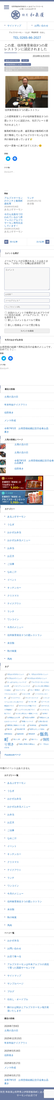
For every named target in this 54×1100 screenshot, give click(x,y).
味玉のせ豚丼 (30, 717)
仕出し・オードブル (17, 999)
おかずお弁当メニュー (18, 540)
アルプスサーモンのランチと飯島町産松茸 (13, 201)
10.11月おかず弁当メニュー (37, 678)
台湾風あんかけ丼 (13, 717)
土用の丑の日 (11, 397)
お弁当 (10, 548)
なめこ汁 (12, 572)
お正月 (10, 556)
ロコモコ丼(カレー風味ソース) (26, 713)
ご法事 (10, 564)
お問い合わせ (14, 948)
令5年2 (44, 713)
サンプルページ (15, 983)
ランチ (25, 60)
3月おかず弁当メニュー (15, 674)
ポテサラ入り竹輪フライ (27, 706)
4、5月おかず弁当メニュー (38, 674)
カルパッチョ (20, 690)
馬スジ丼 (17, 739)
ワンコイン (13, 619)
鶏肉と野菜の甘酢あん (27, 744)
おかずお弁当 (14, 532)
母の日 (9, 729)
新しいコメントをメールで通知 (24, 320)
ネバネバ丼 (32, 702)
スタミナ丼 (26, 694)
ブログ (10, 991)
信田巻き (9, 412)
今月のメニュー (15, 627)
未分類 (10, 643)
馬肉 (9, 659)
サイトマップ (14, 975)
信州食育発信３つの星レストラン (18, 64)
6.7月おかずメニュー (14, 678)
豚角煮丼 (32, 734)
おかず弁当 (13, 940)
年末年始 (33, 725)
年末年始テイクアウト (15, 404)
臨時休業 (20, 734)
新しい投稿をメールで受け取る (24, 325)
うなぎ (10, 524)
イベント (12, 580)
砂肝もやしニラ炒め (37, 729)
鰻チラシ (35, 739)
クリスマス (13, 595)
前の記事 (14, 242)
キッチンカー (14, 587)
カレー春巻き (35, 690)
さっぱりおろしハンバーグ (16, 682)
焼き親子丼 (21, 729)
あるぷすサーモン (12, 60)
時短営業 (44, 725)
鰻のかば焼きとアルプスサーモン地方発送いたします (28, 1009)
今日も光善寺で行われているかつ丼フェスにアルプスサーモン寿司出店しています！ (13, 220)
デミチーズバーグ (31, 698)
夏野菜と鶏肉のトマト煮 (16, 725)
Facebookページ (13, 755)
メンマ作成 (10, 420)
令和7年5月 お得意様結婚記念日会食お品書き (34, 461)
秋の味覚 (12, 651)
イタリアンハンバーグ (22, 686)
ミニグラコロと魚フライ (26, 709)
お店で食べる (14, 956)
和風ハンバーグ (27, 721)
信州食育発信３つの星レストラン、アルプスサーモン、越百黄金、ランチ (25, 69)
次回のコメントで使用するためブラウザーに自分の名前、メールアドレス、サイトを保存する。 (26, 315)
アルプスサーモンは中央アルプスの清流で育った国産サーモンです (28, 966)
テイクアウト (14, 603)
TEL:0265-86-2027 (27, 38)
